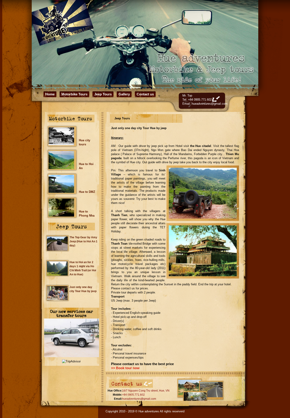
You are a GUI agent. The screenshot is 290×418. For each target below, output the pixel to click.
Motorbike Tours (74, 94)
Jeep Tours (103, 94)
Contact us (145, 94)
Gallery (124, 94)
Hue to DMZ (87, 192)
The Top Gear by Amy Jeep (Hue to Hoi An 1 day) (83, 241)
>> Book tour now (125, 368)
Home (50, 94)
